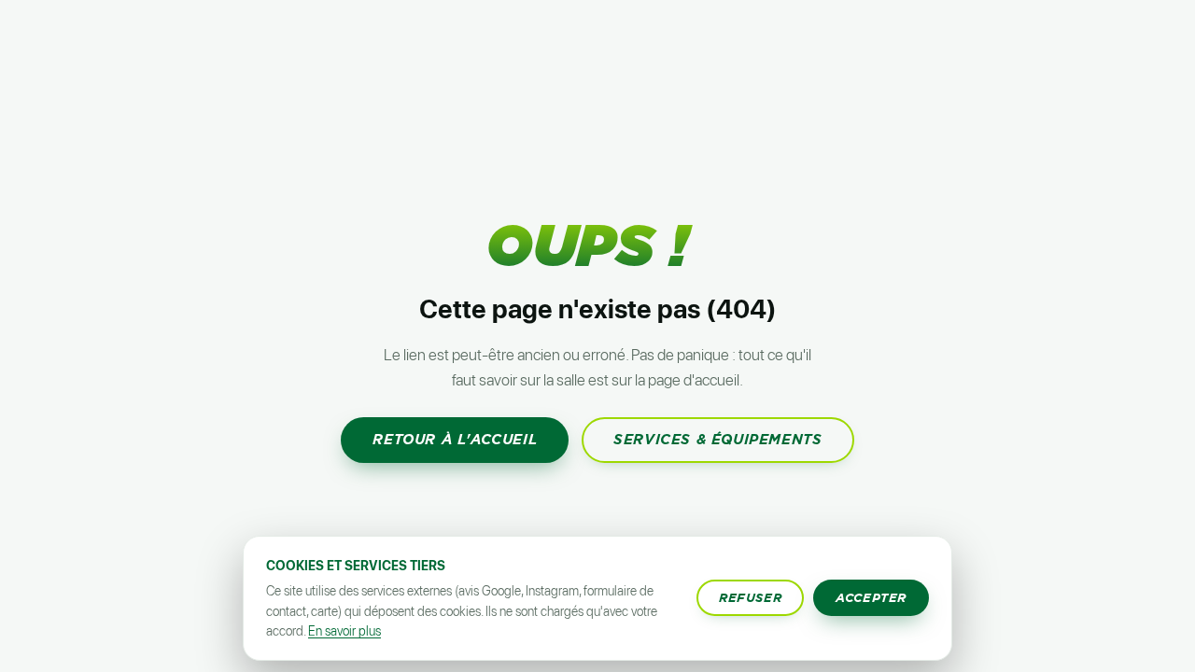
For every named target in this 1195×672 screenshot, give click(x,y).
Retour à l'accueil (455, 439)
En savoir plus (344, 630)
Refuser (750, 598)
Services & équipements (717, 439)
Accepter (871, 598)
